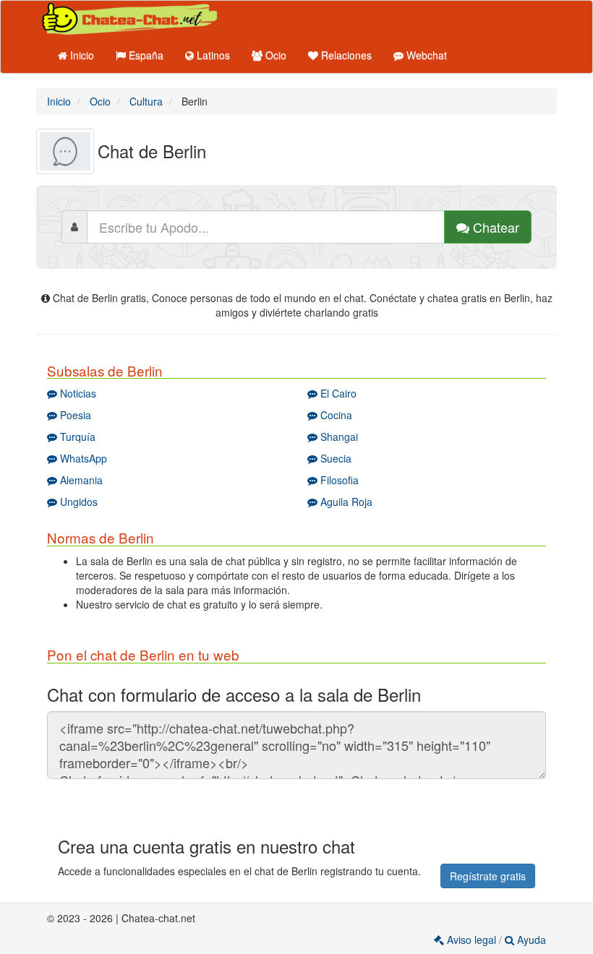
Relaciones (345, 55)
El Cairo (337, 393)
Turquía (76, 436)
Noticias (76, 393)
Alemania (80, 480)
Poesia (74, 415)
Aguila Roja (344, 501)
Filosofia (338, 480)
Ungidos (77, 501)
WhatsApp (82, 458)
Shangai (337, 436)
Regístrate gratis (488, 876)
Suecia (334, 458)
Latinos (212, 55)
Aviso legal (471, 939)
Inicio (80, 55)
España (144, 55)
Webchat (425, 55)
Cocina (334, 415)
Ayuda (530, 939)
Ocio (274, 55)
